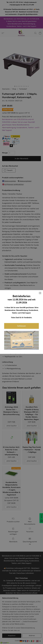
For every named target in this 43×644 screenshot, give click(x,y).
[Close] (40, 293)
